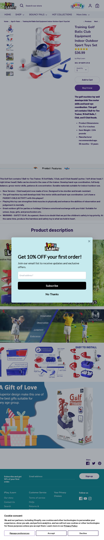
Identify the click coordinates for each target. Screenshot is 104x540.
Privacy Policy (70, 525)
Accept (51, 533)
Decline (83, 533)
